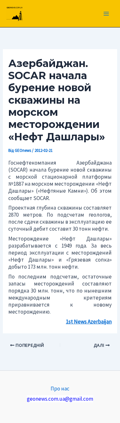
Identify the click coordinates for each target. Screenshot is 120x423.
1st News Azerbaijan (89, 321)
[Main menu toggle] (106, 13)
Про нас (60, 388)
